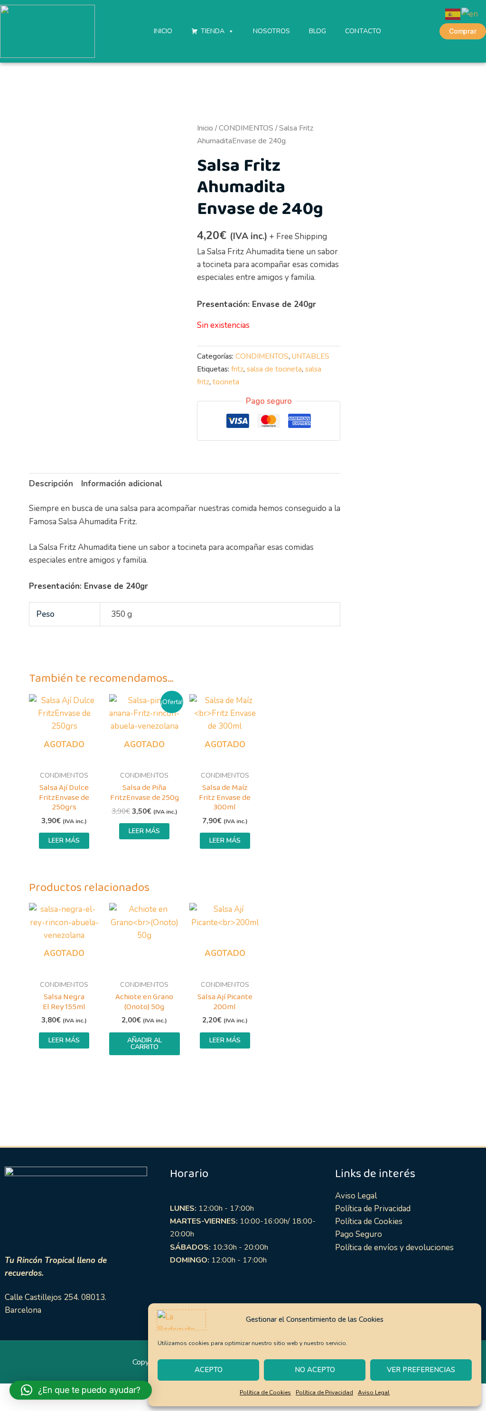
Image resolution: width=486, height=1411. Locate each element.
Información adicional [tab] (121, 483)
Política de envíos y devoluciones (394, 1247)
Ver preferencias (421, 1369)
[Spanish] (453, 13)
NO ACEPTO (315, 1369)
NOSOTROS (271, 31)
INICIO (163, 31)
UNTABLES (310, 356)
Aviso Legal (374, 1392)
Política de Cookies (265, 1392)
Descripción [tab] (51, 483)
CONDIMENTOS (246, 128)
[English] (470, 13)
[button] (80, 1390)
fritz (237, 369)
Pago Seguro (358, 1234)
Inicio (205, 128)
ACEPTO (209, 1369)
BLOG (317, 31)
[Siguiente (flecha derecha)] (30, 1406)
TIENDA (212, 31)
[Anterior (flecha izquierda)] (9, 1406)
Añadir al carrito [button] (144, 1043)
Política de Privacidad (324, 1392)
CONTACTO (363, 31)
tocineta (226, 382)
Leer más (64, 840)
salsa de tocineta (274, 369)
